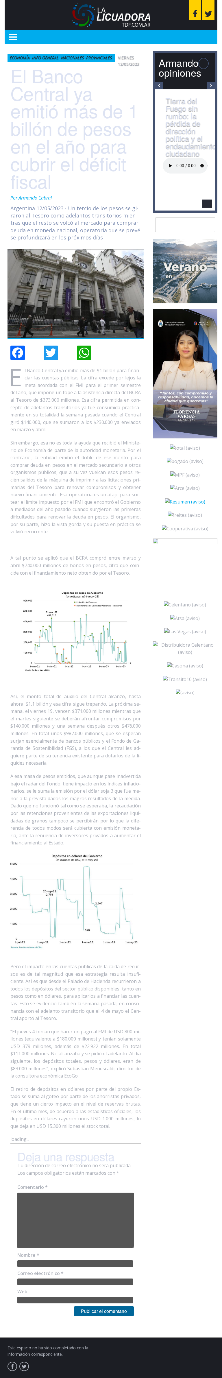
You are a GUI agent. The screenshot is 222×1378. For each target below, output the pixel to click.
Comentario (32, 1187)
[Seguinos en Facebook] (195, 10)
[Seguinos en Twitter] (208, 10)
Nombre (28, 1255)
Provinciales (99, 57)
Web (22, 1291)
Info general (45, 57)
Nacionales (72, 57)
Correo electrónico (40, 1273)
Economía (20, 57)
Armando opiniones (180, 68)
